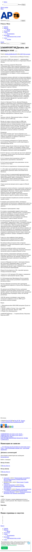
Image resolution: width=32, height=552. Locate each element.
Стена (5, 38)
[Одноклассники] (4, 425)
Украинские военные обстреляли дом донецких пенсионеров (17, 492)
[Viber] (8, 427)
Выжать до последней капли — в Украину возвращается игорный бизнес (17, 489)
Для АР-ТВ (7, 31)
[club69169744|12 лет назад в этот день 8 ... (12, 433)
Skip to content (4, 7)
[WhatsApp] (10, 427)
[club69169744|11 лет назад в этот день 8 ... (12, 435)
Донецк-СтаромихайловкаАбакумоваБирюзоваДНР (13, 421)
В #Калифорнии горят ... (7, 436)
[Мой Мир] (6, 425)
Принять (4, 548)
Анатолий (6, 478)
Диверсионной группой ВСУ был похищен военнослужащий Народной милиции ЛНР (17, 479)
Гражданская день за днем (14, 36)
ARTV (22, 54)
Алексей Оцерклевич (9, 485)
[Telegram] (12, 427)
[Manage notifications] (29, 543)
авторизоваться (5, 457)
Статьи (5, 32)
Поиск (20, 4)
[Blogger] (4, 427)
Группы (9, 39)
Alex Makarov (7, 489)
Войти (5, 2)
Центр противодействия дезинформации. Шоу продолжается (14, 486)
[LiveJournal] (6, 427)
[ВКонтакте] (1, 425)
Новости (6, 28)
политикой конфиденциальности (9, 545)
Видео (8, 29)
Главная (6, 26)
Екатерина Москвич (9, 492)
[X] (1, 427)
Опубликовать (10, 33)
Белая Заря (6, 35)
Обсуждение (27, 54)
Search (2, 42)
